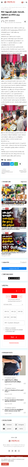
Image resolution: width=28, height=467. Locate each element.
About (12, 456)
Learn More (11, 460)
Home (7, 456)
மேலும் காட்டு (23, 181)
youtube (9, 428)
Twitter (12, 164)
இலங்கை (7, 7)
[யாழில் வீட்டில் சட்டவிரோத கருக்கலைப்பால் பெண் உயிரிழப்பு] (14, 365)
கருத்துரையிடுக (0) (14, 268)
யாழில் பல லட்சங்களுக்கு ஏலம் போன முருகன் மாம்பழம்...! (14, 390)
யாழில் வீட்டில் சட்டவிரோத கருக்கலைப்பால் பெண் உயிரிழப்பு (13, 380)
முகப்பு (2, 7)
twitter (21, 428)
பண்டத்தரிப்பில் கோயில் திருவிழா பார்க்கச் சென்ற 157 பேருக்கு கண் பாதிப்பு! (13, 253)
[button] (26, 2)
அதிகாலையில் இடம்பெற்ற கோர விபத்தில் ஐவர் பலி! (13, 204)
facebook (9, 424)
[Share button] (20, 164)
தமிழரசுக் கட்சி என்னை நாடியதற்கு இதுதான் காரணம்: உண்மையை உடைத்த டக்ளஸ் (14, 410)
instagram (21, 424)
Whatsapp (16, 164)
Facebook (6, 164)
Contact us (19, 456)
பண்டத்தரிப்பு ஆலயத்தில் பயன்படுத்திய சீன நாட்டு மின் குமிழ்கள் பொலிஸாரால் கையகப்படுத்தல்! (14, 228)
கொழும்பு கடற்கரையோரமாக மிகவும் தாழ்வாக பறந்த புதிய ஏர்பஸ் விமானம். (14, 400)
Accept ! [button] (5, 464)
